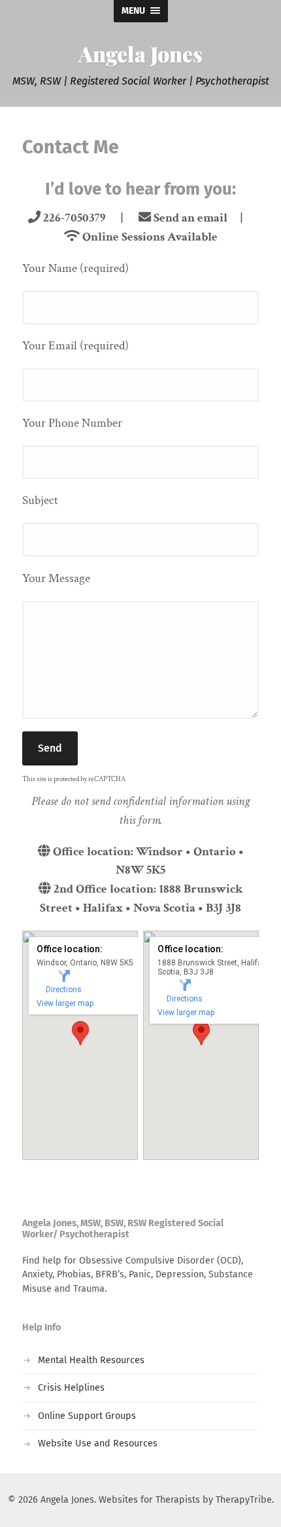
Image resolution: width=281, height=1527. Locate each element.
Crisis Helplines (71, 1387)
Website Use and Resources (97, 1443)
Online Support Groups (87, 1415)
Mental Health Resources (91, 1360)
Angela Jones (140, 53)
